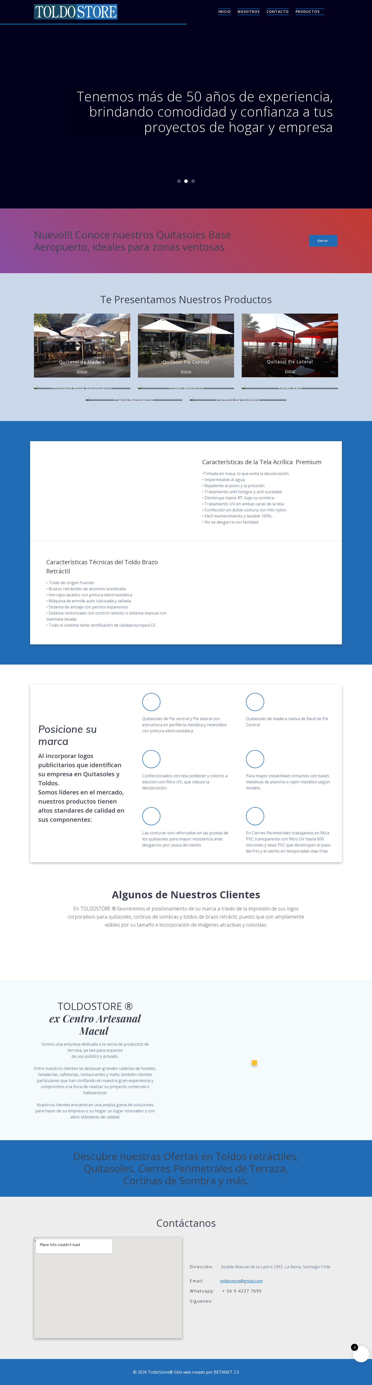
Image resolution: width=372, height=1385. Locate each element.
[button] (179, 181)
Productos (308, 11)
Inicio (224, 11)
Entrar (323, 241)
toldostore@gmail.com (241, 1281)
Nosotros (249, 11)
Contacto (277, 11)
